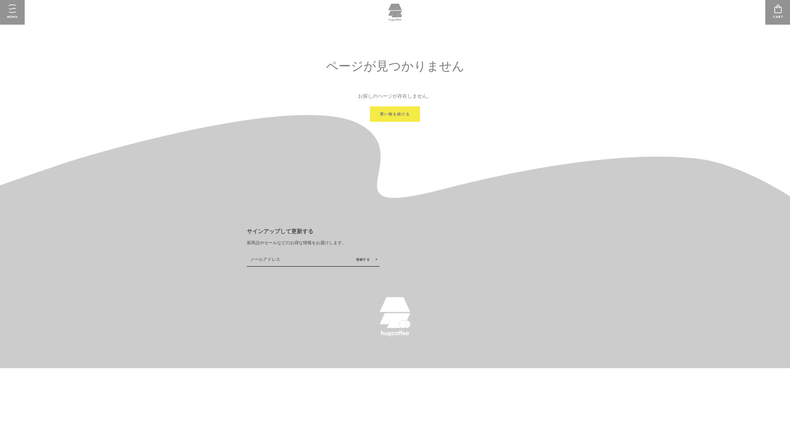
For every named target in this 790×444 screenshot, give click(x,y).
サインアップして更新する (280, 231)
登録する (363, 259)
